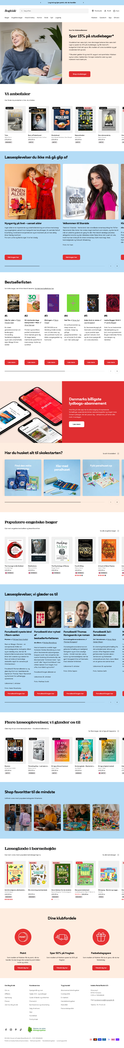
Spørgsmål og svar (36, 990)
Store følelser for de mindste (61, 890)
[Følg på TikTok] (20, 1029)
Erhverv (116, 18)
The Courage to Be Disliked (14, 566)
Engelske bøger (16, 18)
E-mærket (64, 997)
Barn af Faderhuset (34, 135)
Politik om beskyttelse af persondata (16, 1041)
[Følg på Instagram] (11, 1029)
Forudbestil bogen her (16, 693)
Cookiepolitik (65, 994)
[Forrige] (40, 2)
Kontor (39, 18)
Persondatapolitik (67, 1008)
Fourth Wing (79, 566)
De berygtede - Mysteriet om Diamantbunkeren (85, 766)
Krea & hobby (30, 18)
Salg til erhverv (34, 1008)
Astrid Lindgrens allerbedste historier (15, 890)
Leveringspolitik (62, 1041)
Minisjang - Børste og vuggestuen (108, 890)
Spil (51, 18)
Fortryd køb (33, 1019)
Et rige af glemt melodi (106, 766)
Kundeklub (33, 1016)
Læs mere (11, 362)
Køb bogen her (13, 257)
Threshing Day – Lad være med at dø (38, 766)
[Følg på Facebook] (6, 1029)
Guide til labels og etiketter (39, 997)
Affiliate (7, 994)
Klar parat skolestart (82, 890)
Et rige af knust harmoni (59, 766)
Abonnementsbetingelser (70, 990)
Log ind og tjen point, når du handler (62, 2)
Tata (6, 135)
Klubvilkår (64, 1005)
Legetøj (58, 18)
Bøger (7, 18)
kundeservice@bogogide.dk (104, 1000)
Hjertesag (8, 997)
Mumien (7, 766)
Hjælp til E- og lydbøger (38, 994)
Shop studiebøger (80, 74)
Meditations (32, 566)
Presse (7, 1001)
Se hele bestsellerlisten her (44, 288)
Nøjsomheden (79, 135)
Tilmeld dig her (23, 968)
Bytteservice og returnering (39, 1005)
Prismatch (33, 1001)
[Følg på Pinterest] (16, 1029)
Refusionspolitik (35, 1041)
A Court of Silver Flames (106, 566)
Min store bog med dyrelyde (37, 890)
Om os (7, 990)
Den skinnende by (104, 135)
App (110, 18)
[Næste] (83, 2)
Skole (46, 18)
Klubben (94, 18)
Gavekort (103, 18)
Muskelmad (55, 135)
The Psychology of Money (60, 566)
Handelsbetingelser (68, 1001)
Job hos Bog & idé (11, 1005)
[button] (79, 575)
